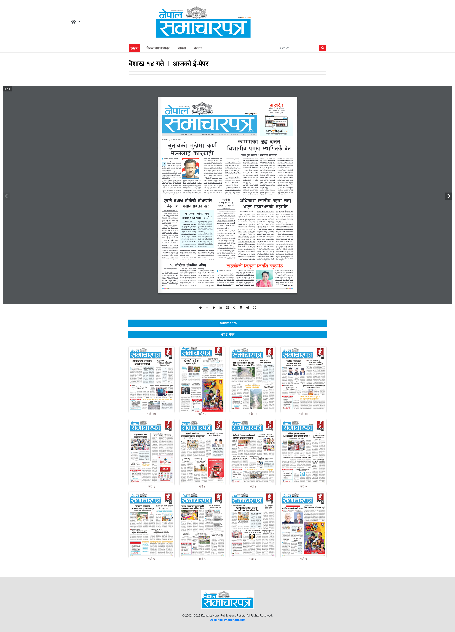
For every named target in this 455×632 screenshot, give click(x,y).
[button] (76, 22)
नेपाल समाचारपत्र (158, 48)
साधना (182, 48)
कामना (198, 48)
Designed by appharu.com (227, 619)
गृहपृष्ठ (134, 48)
